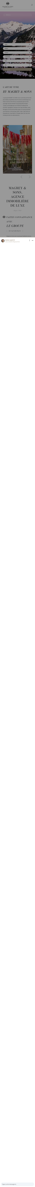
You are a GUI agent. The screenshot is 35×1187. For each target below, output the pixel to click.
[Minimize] (32, 240)
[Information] (29, 240)
